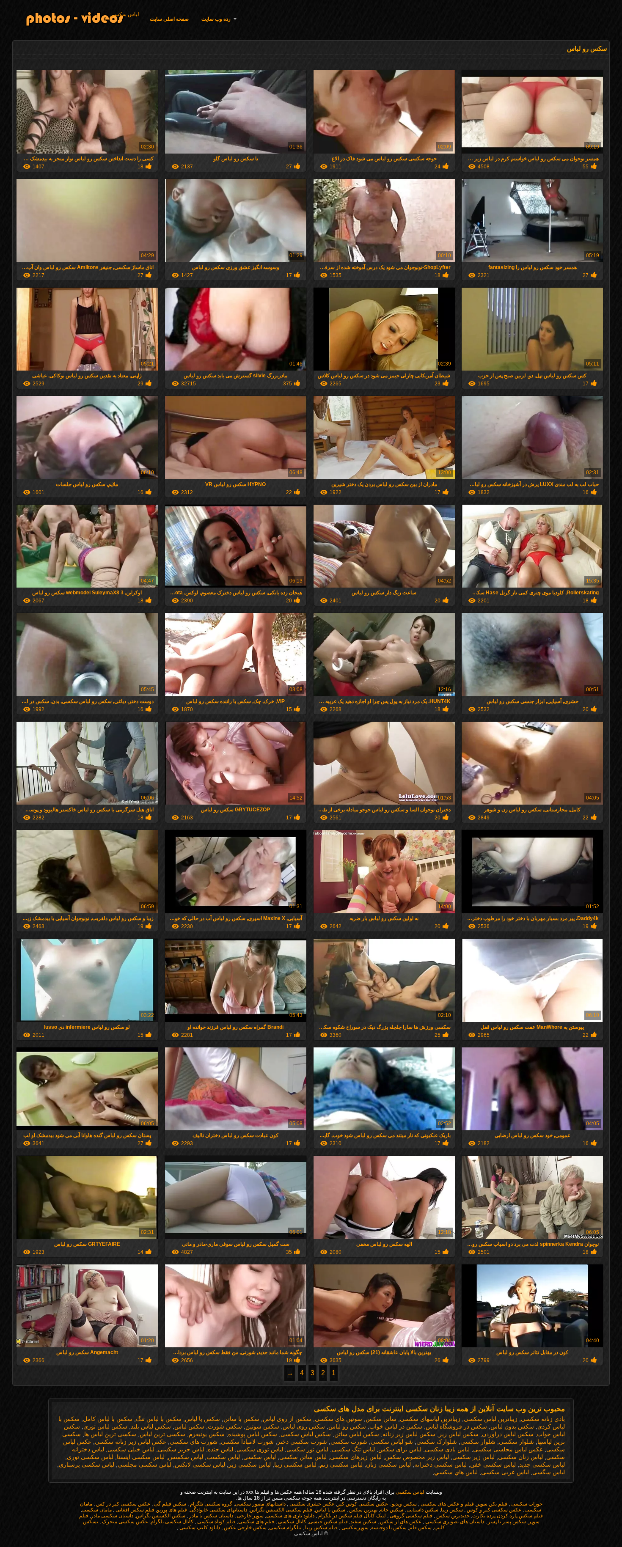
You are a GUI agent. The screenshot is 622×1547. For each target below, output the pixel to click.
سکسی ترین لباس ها (110, 1434)
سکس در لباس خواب (395, 1426)
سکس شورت (225, 1426)
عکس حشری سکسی (311, 1504)
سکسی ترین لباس (162, 1434)
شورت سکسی (348, 1441)
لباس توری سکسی (260, 1449)
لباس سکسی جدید (542, 1464)
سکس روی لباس (304, 1426)
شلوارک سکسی (436, 1441)
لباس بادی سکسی (447, 1449)
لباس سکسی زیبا (295, 1464)
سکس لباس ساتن (356, 1434)
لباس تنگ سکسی (353, 1449)
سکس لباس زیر (459, 1434)
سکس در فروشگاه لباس (456, 1426)
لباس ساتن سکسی (303, 1457)
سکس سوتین (262, 1426)
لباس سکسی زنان (388, 1464)
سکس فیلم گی (169, 1504)
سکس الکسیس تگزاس (160, 1516)
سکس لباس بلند (151, 1426)
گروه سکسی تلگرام (210, 1504)
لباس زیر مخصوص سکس (417, 1457)
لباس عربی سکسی (505, 1472)
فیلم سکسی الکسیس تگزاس (281, 1510)
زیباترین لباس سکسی (490, 1418)
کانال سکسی (291, 1522)
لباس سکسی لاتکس (200, 1464)
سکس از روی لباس (287, 1418)
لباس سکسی (124, 14)
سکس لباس (189, 1426)
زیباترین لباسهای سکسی (430, 1418)
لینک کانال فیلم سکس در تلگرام (351, 1516)
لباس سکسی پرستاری (86, 1464)
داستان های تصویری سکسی (454, 1522)
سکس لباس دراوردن (508, 1434)
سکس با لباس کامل (107, 1418)
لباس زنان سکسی (520, 1457)
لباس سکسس (185, 1457)
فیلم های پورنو (172, 1510)
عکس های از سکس (400, 1522)
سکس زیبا (452, 1510)
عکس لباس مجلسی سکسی (508, 1449)
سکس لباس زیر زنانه (409, 1434)
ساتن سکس (381, 1418)
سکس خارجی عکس (245, 1528)
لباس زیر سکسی (473, 1457)
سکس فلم (420, 1528)
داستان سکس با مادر (210, 1516)
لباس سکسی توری (90, 1457)
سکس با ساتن (241, 1418)
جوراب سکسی (526, 1504)
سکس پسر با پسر (506, 1522)
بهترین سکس (362, 1510)
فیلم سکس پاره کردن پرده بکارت (507, 1516)
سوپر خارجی (250, 1516)
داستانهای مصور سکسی (260, 1504)
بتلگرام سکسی (285, 1528)
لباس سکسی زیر (249, 1464)
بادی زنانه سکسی (543, 1418)
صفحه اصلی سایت (169, 19)
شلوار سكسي (516, 1441)
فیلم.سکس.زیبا (321, 1528)
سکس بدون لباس (512, 1426)
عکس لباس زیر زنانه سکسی (130, 1441)
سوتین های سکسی (338, 1418)
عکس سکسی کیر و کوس (493, 1510)
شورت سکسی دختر (302, 1441)
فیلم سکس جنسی (328, 1522)
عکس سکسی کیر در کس (122, 1504)
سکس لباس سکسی (306, 1434)
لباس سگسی (548, 1472)
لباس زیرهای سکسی (356, 1457)
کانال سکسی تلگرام (172, 1522)
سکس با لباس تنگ (159, 1418)
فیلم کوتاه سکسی (216, 1522)
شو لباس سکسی (392, 1441)
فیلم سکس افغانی (134, 1510)
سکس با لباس (202, 1418)
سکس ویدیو (404, 1504)
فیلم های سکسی (256, 1522)
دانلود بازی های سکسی (290, 1516)
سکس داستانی (422, 1510)
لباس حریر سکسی (181, 1449)
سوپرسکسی (354, 1528)
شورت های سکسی (193, 1441)
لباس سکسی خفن (493, 1464)
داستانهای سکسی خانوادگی (218, 1510)
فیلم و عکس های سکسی (446, 1504)
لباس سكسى (259, 1457)
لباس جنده (220, 1449)
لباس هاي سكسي (456, 1472)
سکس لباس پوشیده (252, 1434)
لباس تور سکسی (307, 1449)
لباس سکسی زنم (341, 1464)
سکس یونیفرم (207, 1434)
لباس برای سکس (399, 1449)
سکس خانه (391, 1510)
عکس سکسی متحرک (124, 1522)
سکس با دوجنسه (389, 1528)
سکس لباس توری (105, 1426)
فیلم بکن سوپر (491, 1504)
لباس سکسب (223, 1457)
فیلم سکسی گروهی (410, 1516)
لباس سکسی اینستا (141, 1457)
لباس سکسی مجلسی (144, 1464)
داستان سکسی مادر (112, 1516)
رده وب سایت (216, 19)
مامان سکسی (97, 1510)
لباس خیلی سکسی (130, 1449)
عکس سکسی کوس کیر (362, 1504)
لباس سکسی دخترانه (440, 1464)
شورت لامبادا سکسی (247, 1441)
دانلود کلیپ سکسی (199, 1528)
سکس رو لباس (347, 1426)
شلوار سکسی (477, 1441)
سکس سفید (363, 1522)
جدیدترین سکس (452, 1516)
